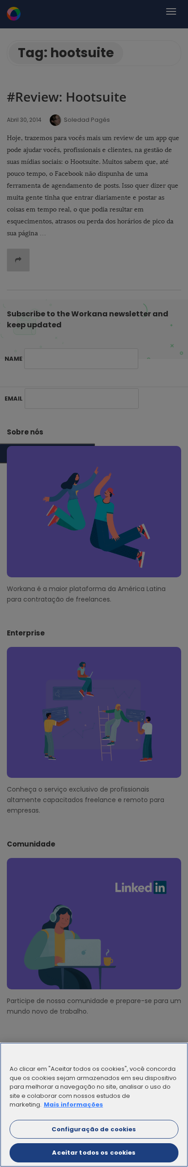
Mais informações (73, 1104)
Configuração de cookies (94, 1129)
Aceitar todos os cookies (94, 1152)
